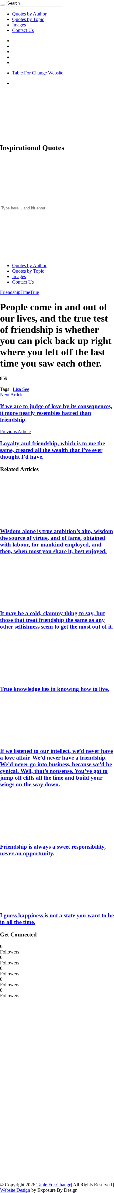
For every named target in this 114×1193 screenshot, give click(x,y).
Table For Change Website (37, 72)
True (34, 292)
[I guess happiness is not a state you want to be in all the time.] (40, 903)
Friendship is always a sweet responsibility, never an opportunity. (53, 850)
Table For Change (53, 1184)
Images (19, 24)
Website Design (15, 1190)
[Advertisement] (45, 1089)
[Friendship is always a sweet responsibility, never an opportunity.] (40, 834)
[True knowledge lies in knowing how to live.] (40, 677)
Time (25, 292)
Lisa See (21, 389)
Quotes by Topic (28, 19)
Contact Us (23, 30)
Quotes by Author (29, 13)
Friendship (10, 292)
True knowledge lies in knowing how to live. (54, 689)
